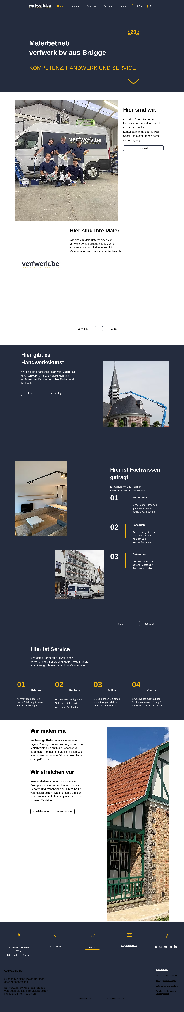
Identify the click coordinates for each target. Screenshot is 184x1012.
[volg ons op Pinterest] (165, 947)
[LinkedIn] (175, 947)
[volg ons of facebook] (156, 947)
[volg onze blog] (160, 947)
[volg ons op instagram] (170, 947)
